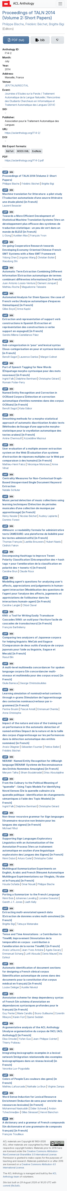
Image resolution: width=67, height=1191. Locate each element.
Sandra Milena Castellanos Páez (20, 334)
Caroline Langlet (11, 605)
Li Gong (6, 235)
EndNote (36, 151)
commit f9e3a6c (11, 1185)
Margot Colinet (48, 356)
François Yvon (38, 235)
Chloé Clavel (29, 605)
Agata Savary (53, 949)
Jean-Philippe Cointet (45, 1038)
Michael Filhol (10, 828)
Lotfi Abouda (32, 953)
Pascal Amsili (27, 709)
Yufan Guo (25, 1038)
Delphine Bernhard (26, 378)
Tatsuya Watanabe (27, 923)
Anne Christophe (11, 712)
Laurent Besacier (11, 205)
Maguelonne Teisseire (34, 286)
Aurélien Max (20, 235)
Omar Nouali (28, 884)
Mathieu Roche (10, 286)
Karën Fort (19, 1017)
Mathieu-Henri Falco (13, 464)
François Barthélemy (14, 627)
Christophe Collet (43, 858)
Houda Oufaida (10, 884)
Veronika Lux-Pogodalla (15, 1068)
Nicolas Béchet (28, 516)
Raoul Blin (8, 657)
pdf (5, 172)
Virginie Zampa (56, 1086)
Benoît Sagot (9, 356)
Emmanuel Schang (12, 953)
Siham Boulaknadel (31, 772)
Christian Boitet (46, 257)
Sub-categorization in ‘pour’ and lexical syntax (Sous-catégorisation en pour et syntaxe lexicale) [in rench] (33, 348)
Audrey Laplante (48, 516)
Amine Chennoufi (12, 438)
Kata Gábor (25, 408)
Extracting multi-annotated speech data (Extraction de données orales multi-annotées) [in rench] (33, 916)
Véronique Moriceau (38, 464)
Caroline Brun (9, 571)
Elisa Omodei (9, 1038)
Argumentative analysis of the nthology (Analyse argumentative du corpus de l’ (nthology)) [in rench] (32, 1031)
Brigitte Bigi (56, 24)
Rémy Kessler (10, 516)
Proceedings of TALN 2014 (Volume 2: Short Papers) (28, 15)
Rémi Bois (8, 898)
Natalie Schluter (11, 490)
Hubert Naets (53, 541)
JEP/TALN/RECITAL (17, 85)
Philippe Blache (13, 24)
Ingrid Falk (8, 378)
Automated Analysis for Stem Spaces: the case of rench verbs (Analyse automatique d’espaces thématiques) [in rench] (33, 301)
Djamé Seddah (35, 1017)
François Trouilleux (13, 1134)
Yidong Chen (9, 257)
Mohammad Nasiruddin (15, 1108)
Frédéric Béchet (36, 24)
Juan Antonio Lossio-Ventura (18, 283)
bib (11, 172)
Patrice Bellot (51, 746)
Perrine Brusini (10, 709)
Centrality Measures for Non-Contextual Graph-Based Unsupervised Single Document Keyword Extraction (32, 482)
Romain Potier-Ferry (13, 382)
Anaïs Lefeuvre (11, 949)
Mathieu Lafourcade (13, 1086)
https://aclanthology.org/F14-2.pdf (24, 160)
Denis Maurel (49, 953)
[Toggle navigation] (60, 4)
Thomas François (12, 541)
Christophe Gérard (49, 378)
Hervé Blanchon (49, 1112)
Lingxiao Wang (27, 257)
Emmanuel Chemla (47, 709)
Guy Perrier (8, 1013)
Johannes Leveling (26, 898)
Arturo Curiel (25, 858)
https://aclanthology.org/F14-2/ (22, 132)
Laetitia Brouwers (34, 541)
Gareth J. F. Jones (12, 901)
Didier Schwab (38, 1108)
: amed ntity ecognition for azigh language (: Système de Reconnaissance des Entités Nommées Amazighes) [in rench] (32, 764)
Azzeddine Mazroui (35, 438)
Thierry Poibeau (11, 1042)
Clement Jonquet (46, 283)
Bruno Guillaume (44, 1013)
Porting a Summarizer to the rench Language (31, 894)
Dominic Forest (10, 519)
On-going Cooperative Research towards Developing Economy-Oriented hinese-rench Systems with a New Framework (31, 249)
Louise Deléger (10, 987)
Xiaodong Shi (9, 261)
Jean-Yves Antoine (32, 949)
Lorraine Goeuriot (48, 898)
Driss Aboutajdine (54, 772)
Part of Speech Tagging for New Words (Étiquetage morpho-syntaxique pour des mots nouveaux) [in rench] (31, 370)
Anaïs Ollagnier (10, 746)
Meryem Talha (10, 772)
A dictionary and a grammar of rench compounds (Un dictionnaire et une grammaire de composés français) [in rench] (33, 1126)
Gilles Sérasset (30, 1112)
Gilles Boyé (8, 308)
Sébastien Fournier (31, 746)
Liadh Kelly (30, 901)
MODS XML (23, 151)
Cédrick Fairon (10, 545)
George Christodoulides (33, 683)
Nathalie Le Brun (36, 1086)
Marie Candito (25, 1013)
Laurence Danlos (28, 356)
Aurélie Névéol (29, 987)
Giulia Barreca (10, 683)
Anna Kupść (24, 308)
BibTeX (10, 151)
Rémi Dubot (9, 858)
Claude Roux (26, 571)
